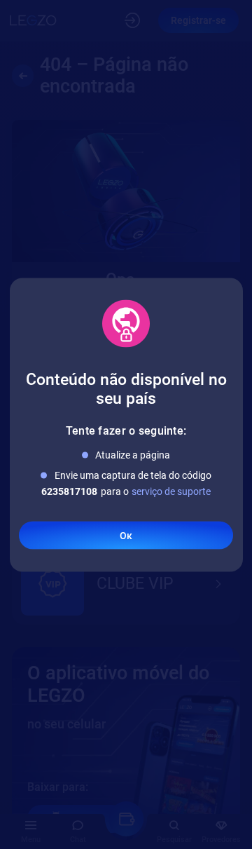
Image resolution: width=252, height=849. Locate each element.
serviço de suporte (171, 490)
